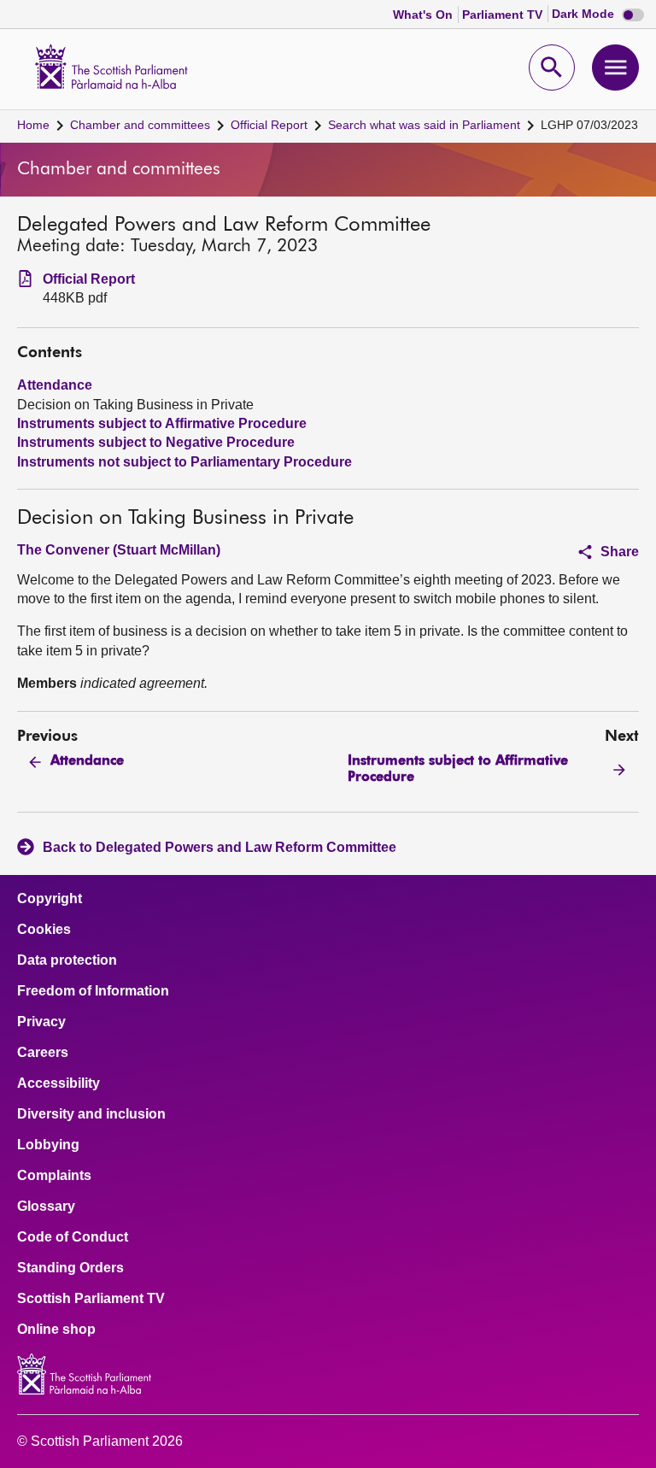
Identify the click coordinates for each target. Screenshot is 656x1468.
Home (33, 125)
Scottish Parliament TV (91, 1299)
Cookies (44, 930)
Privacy (41, 1022)
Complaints (54, 1176)
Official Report (269, 125)
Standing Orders (70, 1268)
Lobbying (48, 1145)
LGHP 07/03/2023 (589, 125)
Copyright (49, 899)
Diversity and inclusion (91, 1114)
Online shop (56, 1329)
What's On (424, 14)
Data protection (67, 960)
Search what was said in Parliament (424, 125)
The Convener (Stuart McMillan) (118, 550)
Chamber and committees (140, 125)
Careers (42, 1053)
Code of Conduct (72, 1237)
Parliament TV (504, 14)
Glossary (46, 1206)
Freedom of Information (93, 991)
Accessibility (58, 1083)
